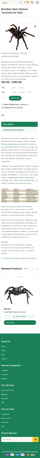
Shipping (4, 394)
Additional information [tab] (13, 130)
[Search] (21, 2)
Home (3, 346)
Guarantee (5, 398)
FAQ (2, 402)
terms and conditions (13, 258)
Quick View (10, 323)
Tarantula (20, 277)
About (3, 351)
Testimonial (5, 414)
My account (5, 418)
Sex (3, 87)
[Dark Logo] (5, 2)
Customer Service (7, 390)
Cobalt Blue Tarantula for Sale (15, 312)
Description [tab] (8, 124)
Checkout (4, 422)
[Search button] (36, 439)
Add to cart (15, 98)
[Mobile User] (24, 2)
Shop (3, 355)
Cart (2, 426)
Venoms (4, 379)
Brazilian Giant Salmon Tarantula (14, 144)
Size (3, 92)
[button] (35, 26)
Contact (4, 359)
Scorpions (4, 374)
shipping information (16, 178)
